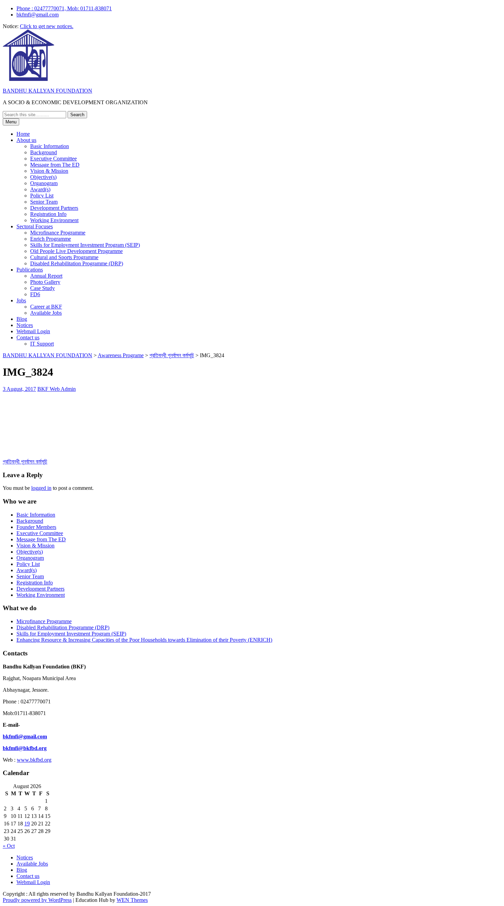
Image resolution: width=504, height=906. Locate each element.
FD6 (35, 294)
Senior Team (44, 202)
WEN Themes (132, 900)
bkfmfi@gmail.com (37, 14)
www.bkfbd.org (34, 760)
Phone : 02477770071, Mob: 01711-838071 (64, 8)
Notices (24, 325)
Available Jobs (46, 313)
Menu (10, 121)
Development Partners (54, 208)
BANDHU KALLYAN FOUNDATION (47, 91)
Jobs (21, 300)
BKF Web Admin (56, 389)
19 (27, 823)
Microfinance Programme (57, 232)
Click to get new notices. (46, 26)
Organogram (44, 183)
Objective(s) (43, 177)
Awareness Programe (121, 355)
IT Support (42, 344)
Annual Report (46, 276)
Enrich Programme (50, 239)
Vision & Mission (49, 171)
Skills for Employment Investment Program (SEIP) (85, 245)
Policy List (41, 195)
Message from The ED (55, 165)
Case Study (42, 288)
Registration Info (48, 214)
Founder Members (36, 527)
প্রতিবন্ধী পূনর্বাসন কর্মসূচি (171, 355)
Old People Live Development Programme (76, 251)
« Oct (9, 846)
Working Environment (54, 220)
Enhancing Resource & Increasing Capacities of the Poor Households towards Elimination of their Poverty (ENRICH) (144, 640)
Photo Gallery (45, 282)
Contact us (27, 337)
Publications (29, 270)
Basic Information (49, 146)
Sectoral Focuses (34, 226)
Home (23, 134)
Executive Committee (53, 158)
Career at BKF (46, 307)
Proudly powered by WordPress (37, 900)
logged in (41, 488)
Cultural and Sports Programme (64, 257)
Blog (21, 319)
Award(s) (40, 189)
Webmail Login (33, 331)
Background (43, 152)
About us (26, 140)
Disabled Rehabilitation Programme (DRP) (76, 263)
